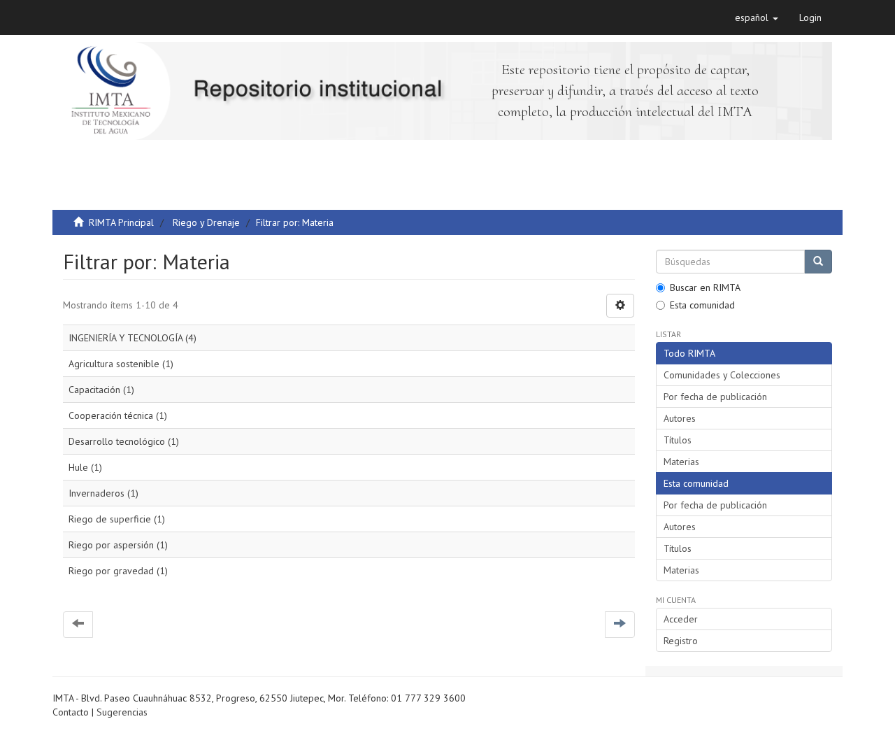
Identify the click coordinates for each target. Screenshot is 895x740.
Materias (681, 461)
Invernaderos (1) (103, 493)
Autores (680, 418)
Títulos (678, 440)
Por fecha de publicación (715, 396)
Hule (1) (85, 467)
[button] (756, 17)
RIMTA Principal (121, 222)
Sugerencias (122, 712)
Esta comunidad (702, 305)
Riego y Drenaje (206, 222)
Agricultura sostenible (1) (121, 363)
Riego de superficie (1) (117, 519)
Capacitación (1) (101, 389)
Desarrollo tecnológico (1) (124, 441)
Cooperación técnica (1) (118, 415)
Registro (681, 640)
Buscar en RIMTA (705, 287)
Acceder (681, 619)
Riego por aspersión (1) (118, 545)
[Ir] (818, 261)
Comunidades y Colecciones (722, 375)
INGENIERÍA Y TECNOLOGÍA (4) (132, 338)
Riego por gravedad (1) (118, 570)
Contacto (70, 712)
